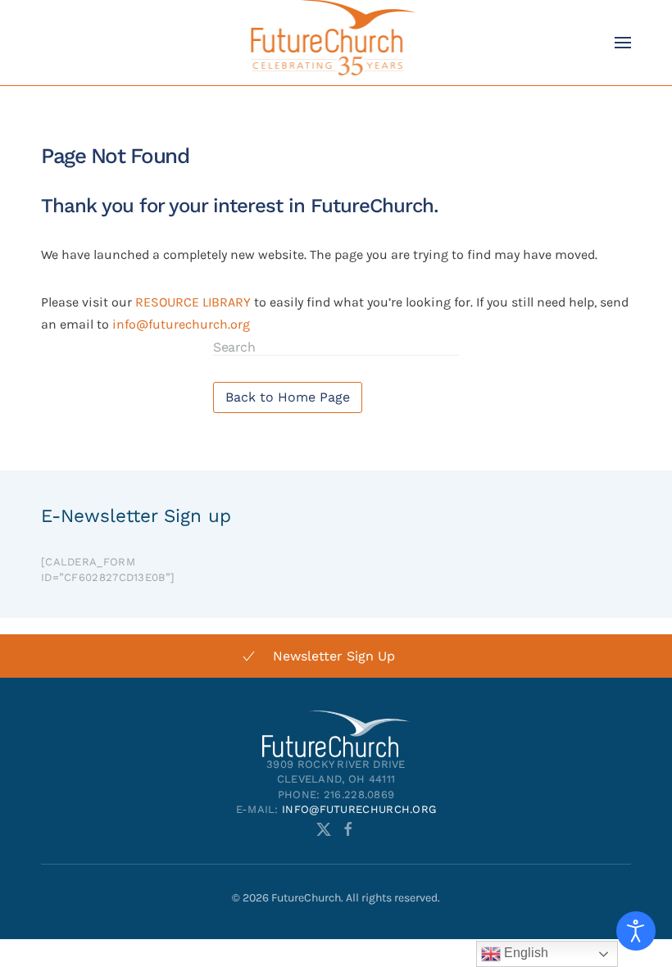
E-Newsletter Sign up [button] (136, 515)
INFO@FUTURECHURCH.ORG (359, 809)
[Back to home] (336, 42)
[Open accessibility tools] (636, 931)
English (524, 953)
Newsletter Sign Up (334, 656)
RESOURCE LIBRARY (193, 302)
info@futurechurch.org (181, 324)
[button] (623, 43)
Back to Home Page (287, 397)
